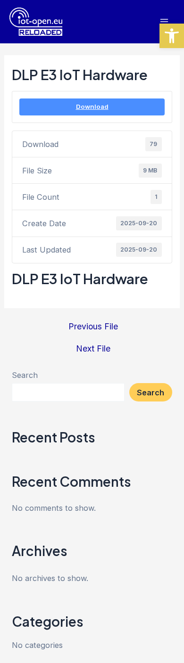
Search (25, 375)
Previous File (93, 326)
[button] (171, 36)
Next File (93, 348)
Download (92, 106)
